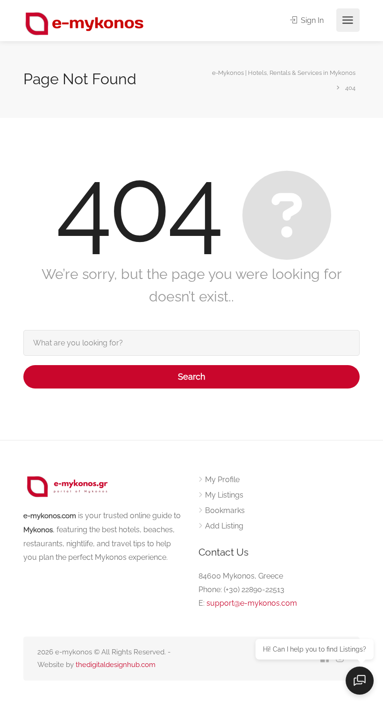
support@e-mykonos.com (251, 603)
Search (192, 376)
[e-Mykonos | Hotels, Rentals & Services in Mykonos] (85, 23)
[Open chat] (360, 681)
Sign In (311, 20)
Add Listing (224, 525)
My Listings (224, 495)
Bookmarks (225, 510)
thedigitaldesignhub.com (116, 664)
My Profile (222, 479)
